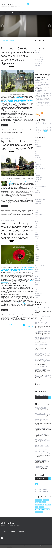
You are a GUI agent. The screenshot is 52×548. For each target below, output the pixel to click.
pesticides (3, 214)
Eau (36, 188)
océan (36, 241)
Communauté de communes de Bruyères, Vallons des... (42, 99)
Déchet (37, 183)
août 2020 (37, 65)
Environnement (6, 317)
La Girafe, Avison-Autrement (43, 100)
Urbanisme (37, 287)
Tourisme (37, 280)
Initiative (6, 132)
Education (37, 194)
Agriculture (24, 129)
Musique (37, 236)
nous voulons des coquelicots (11, 319)
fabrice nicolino (21, 319)
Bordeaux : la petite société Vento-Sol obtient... (41, 467)
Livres (36, 225)
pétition (20, 318)
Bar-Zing (41, 88)
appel (28, 318)
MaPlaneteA (7, 4)
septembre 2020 (39, 63)
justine (36, 360)
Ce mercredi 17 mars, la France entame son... (42, 421)
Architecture (38, 149)
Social (36, 267)
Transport (37, 282)
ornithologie (38, 500)
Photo (36, 251)
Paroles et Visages (43, 96)
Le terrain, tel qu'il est (40, 93)
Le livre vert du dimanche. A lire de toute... (42, 368)
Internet (37, 219)
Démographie (38, 184)
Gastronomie (38, 206)
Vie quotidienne (4, 318)
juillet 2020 (37, 67)
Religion (37, 260)
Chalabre (39, 85)
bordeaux (38, 502)
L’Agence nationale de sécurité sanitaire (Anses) (20, 182)
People (36, 247)
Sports (36, 275)
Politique (9, 213)
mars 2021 (37, 52)
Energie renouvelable (40, 199)
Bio (32, 210)
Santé (17, 132)
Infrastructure (38, 214)
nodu (18, 214)
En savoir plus (9, 547)
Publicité (37, 258)
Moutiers (37, 368)
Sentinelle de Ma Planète (41, 265)
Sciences (22, 213)
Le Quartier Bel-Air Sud (45, 103)
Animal (29, 210)
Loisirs (36, 229)
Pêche (36, 245)
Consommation (38, 177)
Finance (37, 205)
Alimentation (25, 314)
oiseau (41, 507)
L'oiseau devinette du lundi (43, 309)
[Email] (28, 4)
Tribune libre (38, 286)
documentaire (39, 511)
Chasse (37, 170)
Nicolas (36, 309)
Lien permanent (6, 129)
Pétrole (37, 249)
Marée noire (38, 230)
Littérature (37, 223)
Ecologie (21, 131)
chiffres (15, 214)
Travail (36, 284)
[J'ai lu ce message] (50, 545)
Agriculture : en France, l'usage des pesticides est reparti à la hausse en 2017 (17, 144)
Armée (36, 151)
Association (30, 129)
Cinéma (37, 172)
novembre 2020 (39, 59)
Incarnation (44, 82)
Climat (36, 173)
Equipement (38, 203)
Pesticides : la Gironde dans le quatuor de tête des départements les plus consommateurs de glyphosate (17, 55)
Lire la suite (4, 125)
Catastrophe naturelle (40, 168)
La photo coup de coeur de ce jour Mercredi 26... (43, 106)
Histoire (37, 208)
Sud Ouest (37, 276)
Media (36, 232)
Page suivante (30, 326)
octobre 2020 (38, 61)
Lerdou (36, 316)
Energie (37, 197)
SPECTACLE (38, 271)
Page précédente (10, 324)
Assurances (37, 157)
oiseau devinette (40, 504)
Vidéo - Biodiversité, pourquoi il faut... (43, 354)
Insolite (37, 217)
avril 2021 (37, 50)
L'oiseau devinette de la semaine (42, 331)
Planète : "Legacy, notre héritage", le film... (43, 453)
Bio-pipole (37, 162)
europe (43, 502)
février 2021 (38, 54)
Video (32, 317)
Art (36, 153)
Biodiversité (3, 131)
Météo (36, 234)
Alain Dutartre (38, 331)
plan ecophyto (9, 214)
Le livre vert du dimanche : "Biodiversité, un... (42, 346)
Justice (36, 221)
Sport (36, 273)
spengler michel (38, 353)
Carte (38, 384)
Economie (25, 131)
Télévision (37, 278)
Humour (37, 210)
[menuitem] (5, 13)
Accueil (4, 12)
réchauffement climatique (42, 509)
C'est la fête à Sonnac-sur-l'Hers (42, 84)
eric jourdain (38, 346)
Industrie (37, 212)
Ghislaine (37, 338)
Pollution (13, 132)
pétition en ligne (21, 303)
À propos (21, 12)
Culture (36, 181)
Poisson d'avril (38, 252)
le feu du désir (38, 90)
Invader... (37, 82)
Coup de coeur (10, 316)
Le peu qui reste (39, 79)
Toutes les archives (39, 69)
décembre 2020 (39, 57)
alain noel (45, 500)
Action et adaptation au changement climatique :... (43, 324)
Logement (37, 227)
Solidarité (37, 269)
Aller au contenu (4, 1)
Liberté (49, 93)
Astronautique (38, 159)
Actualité (20, 129)
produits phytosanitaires (25, 214)
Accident (37, 140)
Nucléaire (37, 240)
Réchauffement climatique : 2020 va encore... (42, 339)
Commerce (37, 175)
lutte (37, 507)
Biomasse (37, 166)
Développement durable (12, 131)
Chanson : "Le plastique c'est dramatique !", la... (43, 361)
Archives (13, 12)
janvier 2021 (38, 56)
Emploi (36, 195)
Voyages (37, 297)
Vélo (36, 289)
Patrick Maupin (38, 323)
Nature (5, 213)
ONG (9, 132)
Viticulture (21, 132)
